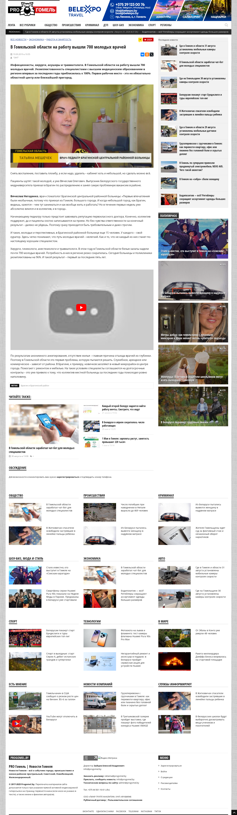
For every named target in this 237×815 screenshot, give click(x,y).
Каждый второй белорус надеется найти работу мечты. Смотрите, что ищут (124, 407)
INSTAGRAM (146, 811)
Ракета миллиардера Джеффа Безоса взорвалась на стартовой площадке (211, 656)
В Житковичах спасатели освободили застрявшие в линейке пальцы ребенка (200, 112)
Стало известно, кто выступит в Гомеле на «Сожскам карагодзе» (192, 252)
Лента (11, 25)
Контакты (165, 788)
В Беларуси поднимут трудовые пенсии (184, 422)
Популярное (168, 215)
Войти (164, 771)
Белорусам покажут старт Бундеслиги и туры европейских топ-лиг (200, 96)
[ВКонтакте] (142, 54)
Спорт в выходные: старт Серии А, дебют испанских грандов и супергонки (61, 656)
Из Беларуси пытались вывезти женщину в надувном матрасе (193, 294)
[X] (151, 54)
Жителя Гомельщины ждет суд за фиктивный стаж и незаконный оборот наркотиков (210, 532)
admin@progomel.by (129, 782)
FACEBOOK (121, 811)
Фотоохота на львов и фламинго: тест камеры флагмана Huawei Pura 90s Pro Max (135, 635)
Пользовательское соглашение (125, 800)
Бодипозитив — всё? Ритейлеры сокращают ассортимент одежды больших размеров (185, 31)
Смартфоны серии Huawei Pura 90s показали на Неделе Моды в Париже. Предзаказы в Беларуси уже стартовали (62, 595)
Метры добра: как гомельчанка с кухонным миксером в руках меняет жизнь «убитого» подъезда (193, 336)
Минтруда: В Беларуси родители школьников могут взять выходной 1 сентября (192, 378)
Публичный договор (95, 800)
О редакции (167, 777)
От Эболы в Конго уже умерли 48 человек (208, 632)
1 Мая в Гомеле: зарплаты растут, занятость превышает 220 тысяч (125, 440)
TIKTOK (157, 811)
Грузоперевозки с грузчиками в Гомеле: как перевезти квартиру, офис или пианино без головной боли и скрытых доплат (200, 149)
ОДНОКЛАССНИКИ (105, 811)
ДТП (106, 25)
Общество (50, 25)
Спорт (152, 25)
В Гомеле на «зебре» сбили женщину (199, 179)
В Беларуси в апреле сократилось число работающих (123, 424)
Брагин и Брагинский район (35, 385)
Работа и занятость (58, 39)
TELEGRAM (133, 811)
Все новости (18, 39)
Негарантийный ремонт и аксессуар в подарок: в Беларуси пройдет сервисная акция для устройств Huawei (135, 659)
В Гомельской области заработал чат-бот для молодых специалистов (201, 63)
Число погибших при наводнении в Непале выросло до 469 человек (134, 507)
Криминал (92, 25)
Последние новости (168, 39)
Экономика (136, 25)
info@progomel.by (92, 769)
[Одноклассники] (147, 54)
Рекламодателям (169, 783)
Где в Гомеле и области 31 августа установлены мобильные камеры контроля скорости (69, 31)
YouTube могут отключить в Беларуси (61, 718)
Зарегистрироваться (171, 765)
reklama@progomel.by (115, 776)
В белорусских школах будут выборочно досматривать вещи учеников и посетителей (211, 721)
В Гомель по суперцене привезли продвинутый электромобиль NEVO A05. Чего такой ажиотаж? (201, 166)
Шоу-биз (118, 25)
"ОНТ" (16, 57)
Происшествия (71, 25)
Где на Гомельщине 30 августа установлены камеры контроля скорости (202, 80)
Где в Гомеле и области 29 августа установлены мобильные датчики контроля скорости (197, 130)
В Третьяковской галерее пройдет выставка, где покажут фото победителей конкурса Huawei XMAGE (136, 721)
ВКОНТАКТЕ (88, 811)
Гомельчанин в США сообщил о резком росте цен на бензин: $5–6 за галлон (62, 696)
